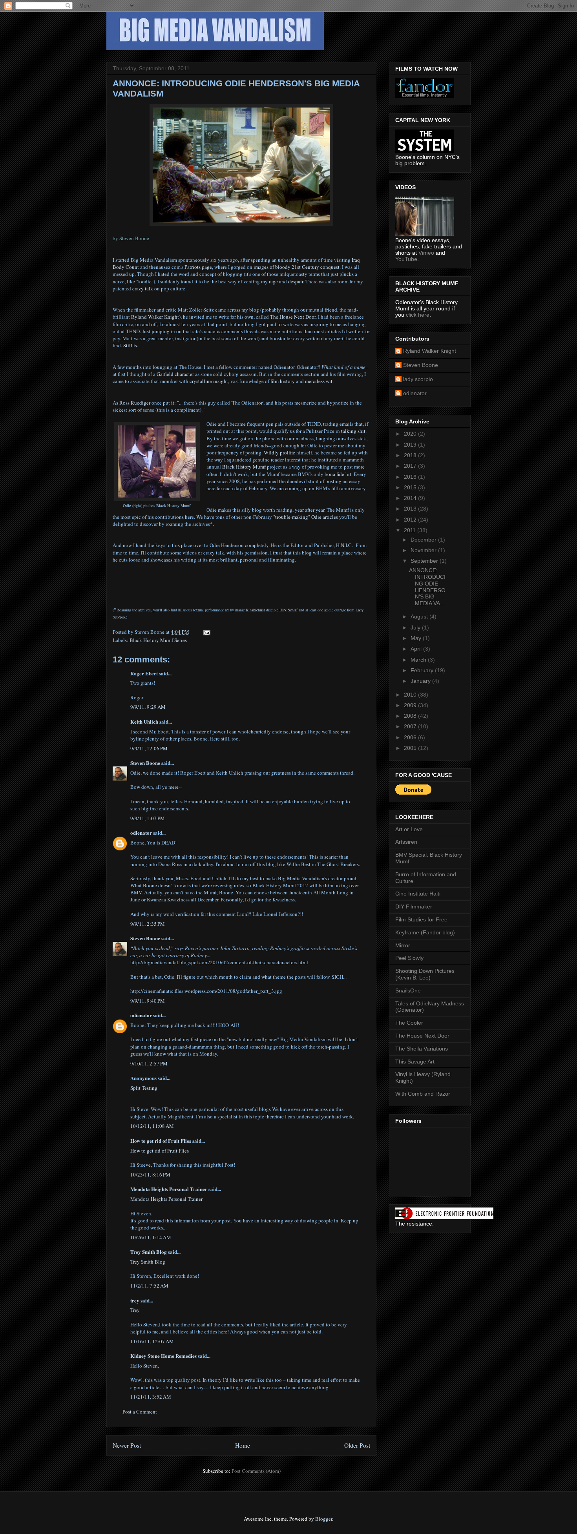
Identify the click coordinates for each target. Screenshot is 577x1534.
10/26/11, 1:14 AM (150, 1237)
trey (134, 1300)
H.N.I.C (344, 545)
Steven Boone (145, 762)
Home (242, 1445)
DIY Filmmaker (413, 906)
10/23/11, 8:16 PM (150, 1174)
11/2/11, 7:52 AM (149, 1285)
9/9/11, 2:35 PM (147, 923)
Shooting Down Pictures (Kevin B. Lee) (425, 974)
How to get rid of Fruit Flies (160, 1140)
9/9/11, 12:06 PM (149, 748)
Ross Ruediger (134, 402)
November (424, 550)
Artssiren (406, 842)
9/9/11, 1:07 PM (147, 818)
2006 (411, 737)
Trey (135, 1309)
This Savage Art (415, 1061)
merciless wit (318, 381)
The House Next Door (293, 316)
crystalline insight (209, 381)
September (425, 561)
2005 (411, 748)
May (417, 638)
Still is (130, 345)
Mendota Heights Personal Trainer (168, 1189)
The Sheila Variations (421, 1048)
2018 (411, 455)
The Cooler (409, 1023)
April (417, 649)
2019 (411, 444)
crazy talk (142, 288)
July (416, 627)
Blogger (323, 1518)
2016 (411, 477)
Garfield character (175, 374)
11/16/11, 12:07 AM (152, 1341)
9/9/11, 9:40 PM (147, 1000)
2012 (411, 519)
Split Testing (143, 1087)
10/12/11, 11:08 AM (152, 1125)
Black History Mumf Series (158, 640)
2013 (411, 508)
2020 (411, 433)
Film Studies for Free (421, 919)
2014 (411, 498)
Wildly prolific (279, 452)
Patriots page (198, 266)
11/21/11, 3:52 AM (150, 1396)
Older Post (357, 1445)
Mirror (402, 945)
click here (417, 315)
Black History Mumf (244, 466)
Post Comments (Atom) (256, 1470)
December (424, 539)
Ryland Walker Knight (155, 316)
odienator (141, 832)
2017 (411, 466)
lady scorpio (418, 379)
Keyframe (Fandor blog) (425, 932)
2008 (411, 716)
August (420, 616)
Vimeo (426, 253)
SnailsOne (408, 990)
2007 (411, 726)
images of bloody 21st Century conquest (297, 266)
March (419, 660)
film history (282, 381)
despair (295, 281)
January (421, 681)
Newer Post (127, 1445)
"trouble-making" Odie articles (305, 516)
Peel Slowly (409, 958)
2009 (411, 705)
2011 (410, 530)
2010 (411, 694)
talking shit (353, 430)
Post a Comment (139, 1411)
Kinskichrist (255, 610)
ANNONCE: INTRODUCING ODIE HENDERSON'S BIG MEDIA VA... (427, 586)
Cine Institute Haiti (417, 893)
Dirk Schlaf (288, 610)
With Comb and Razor (422, 1094)
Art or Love (409, 829)
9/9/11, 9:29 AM (148, 706)
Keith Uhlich (144, 721)
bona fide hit (338, 474)
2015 (411, 487)
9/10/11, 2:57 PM (149, 1063)
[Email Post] (206, 631)
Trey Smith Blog (148, 1251)
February (423, 670)
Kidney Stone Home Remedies (163, 1355)
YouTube (406, 259)
